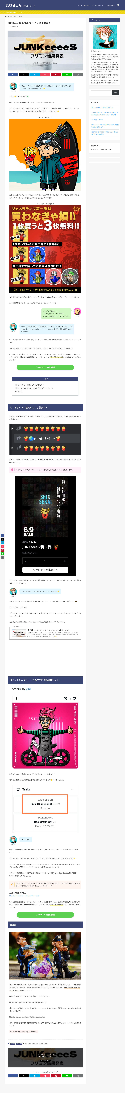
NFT (30, 1043)
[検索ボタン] (118, 5)
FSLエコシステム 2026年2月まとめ (102, 107)
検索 (115, 92)
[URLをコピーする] (78, 74)
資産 (46, 1043)
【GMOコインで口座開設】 (45, 367)
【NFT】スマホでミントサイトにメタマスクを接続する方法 (48, 630)
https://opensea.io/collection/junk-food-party (24, 896)
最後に (19, 391)
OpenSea (19, 1043)
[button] (13, 74)
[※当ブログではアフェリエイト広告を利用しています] (62, 12)
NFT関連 (12, 1043)
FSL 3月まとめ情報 (97, 120)
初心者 (41, 1043)
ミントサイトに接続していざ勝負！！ (30, 385)
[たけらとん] (21, 5)
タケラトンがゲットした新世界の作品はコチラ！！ (35, 388)
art (26, 1043)
